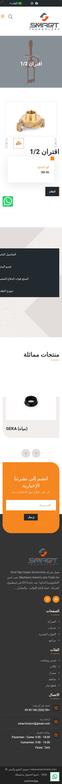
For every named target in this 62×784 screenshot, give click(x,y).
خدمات (52, 628)
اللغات (14, 3)
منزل (37, 56)
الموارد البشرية (47, 634)
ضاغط (52, 679)
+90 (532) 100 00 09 (37, 710)
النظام (52, 191)
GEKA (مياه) (17, 428)
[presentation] (36, 453)
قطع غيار (28, 56)
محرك (52, 673)
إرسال (31, 517)
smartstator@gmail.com (34, 723)
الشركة (52, 621)
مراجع (52, 640)
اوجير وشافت (48, 660)
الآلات (53, 666)
